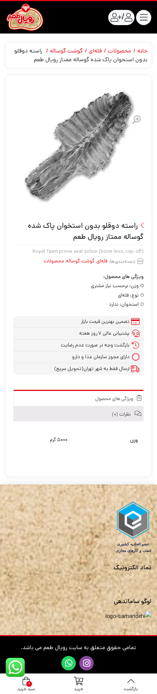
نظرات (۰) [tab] (122, 414)
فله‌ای (95, 51)
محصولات (119, 51)
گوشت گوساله (66, 51)
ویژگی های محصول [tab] (114, 399)
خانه (142, 51)
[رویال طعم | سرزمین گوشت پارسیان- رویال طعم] (25, 17)
